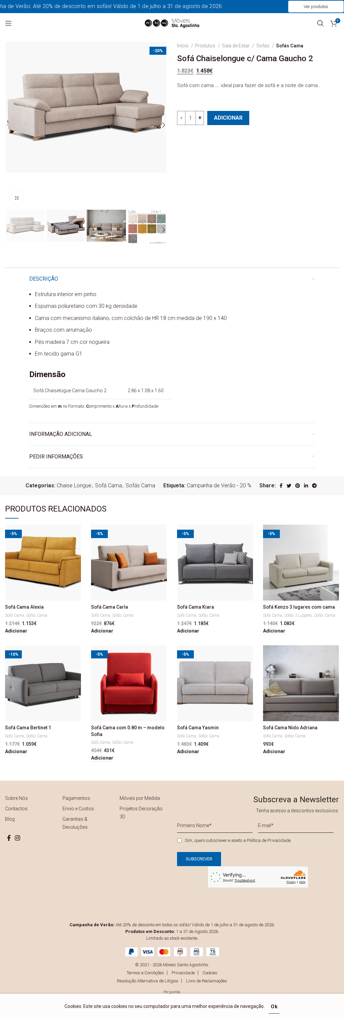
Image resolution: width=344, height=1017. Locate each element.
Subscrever (214, 549)
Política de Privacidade (247, 531)
